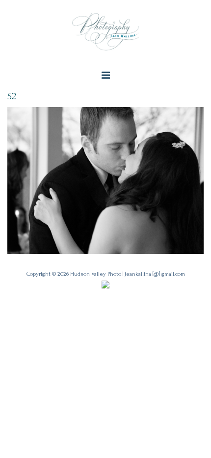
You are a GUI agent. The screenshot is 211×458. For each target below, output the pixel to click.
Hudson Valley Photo (95, 274)
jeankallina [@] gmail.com (155, 274)
